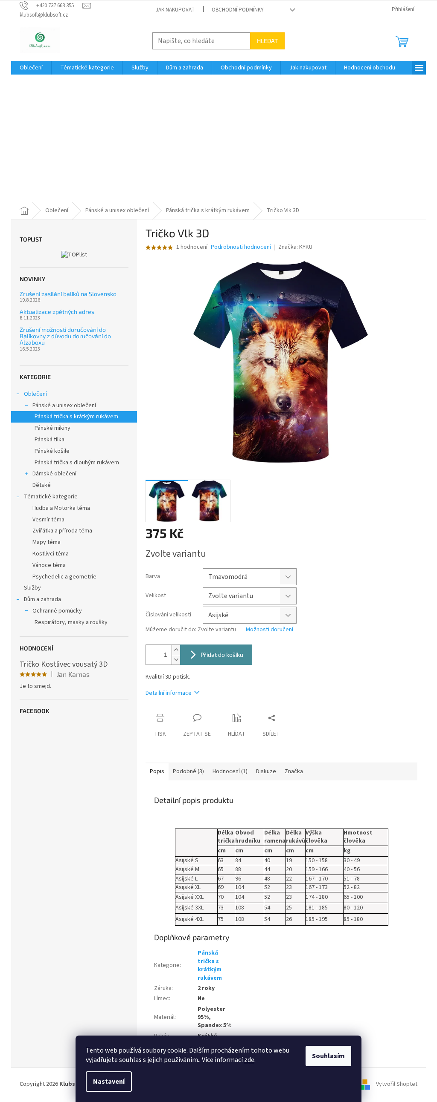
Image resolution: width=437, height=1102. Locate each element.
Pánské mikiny (52, 428)
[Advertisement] (218, 138)
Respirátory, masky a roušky (71, 622)
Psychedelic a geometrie (64, 577)
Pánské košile (52, 451)
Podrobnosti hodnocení (241, 247)
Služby (32, 588)
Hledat (267, 40)
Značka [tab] (294, 771)
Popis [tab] (157, 771)
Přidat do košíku (222, 654)
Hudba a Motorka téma (61, 508)
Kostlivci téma (50, 554)
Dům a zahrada (42, 599)
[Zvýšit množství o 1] (176, 650)
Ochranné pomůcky (57, 611)
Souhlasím (328, 1056)
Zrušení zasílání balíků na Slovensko (68, 294)
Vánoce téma (49, 565)
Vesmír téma (48, 519)
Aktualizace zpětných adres (57, 311)
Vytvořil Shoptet (396, 1084)
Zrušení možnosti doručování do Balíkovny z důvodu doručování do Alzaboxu (65, 336)
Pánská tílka (49, 439)
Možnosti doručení (269, 630)
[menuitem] (31, 68)
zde (249, 1060)
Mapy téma (46, 542)
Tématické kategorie (51, 496)
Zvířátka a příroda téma (62, 531)
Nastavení (109, 1081)
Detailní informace (169, 693)
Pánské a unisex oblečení (64, 405)
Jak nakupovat (175, 10)
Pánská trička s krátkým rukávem (76, 416)
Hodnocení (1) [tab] (230, 771)
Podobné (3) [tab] (188, 771)
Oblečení (35, 394)
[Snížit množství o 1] (176, 660)
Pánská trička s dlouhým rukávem (77, 462)
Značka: (295, 247)
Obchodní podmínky (238, 10)
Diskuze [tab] (266, 771)
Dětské (41, 485)
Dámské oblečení (54, 473)
